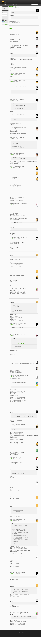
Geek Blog (8, 4)
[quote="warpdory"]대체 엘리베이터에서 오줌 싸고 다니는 (18, 572)
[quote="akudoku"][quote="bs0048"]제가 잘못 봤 (17, 137)
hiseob (12, 81)
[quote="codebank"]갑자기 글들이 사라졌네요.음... (17, 583)
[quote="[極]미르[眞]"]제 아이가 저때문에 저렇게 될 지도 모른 (18, 382)
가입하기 (3, 16)
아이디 (3, 12)
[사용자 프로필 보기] (37, 11)
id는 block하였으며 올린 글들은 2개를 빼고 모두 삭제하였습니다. (18, 361)
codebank (12, 289)
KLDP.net (16, 4)
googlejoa (12, 74)
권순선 (11, 376)
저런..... (11, 496)
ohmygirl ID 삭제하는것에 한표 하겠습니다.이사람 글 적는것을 (18, 127)
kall (11, 219)
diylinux (12, 276)
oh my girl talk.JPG (12, 26)
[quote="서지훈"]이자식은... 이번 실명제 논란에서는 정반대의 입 (18, 218)
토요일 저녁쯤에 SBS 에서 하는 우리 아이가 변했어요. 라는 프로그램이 (19, 556)
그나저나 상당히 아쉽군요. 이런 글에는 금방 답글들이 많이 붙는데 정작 (19, 375)
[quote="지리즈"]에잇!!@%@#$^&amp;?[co (16, 466)
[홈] (3, 2)
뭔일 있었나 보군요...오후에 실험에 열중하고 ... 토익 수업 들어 (18, 481)
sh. (11, 46)
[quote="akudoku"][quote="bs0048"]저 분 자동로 (17, 99)
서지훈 (11, 204)
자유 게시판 (15, 6)
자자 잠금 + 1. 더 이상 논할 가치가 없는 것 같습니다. (16, 442)
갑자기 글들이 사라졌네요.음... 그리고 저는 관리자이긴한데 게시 (18, 288)
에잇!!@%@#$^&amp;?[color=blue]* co (16, 457)
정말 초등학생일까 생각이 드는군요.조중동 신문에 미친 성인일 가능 (18, 366)
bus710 (11, 8)
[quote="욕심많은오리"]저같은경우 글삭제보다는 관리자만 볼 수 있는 (19, 612)
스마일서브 (22, 632)
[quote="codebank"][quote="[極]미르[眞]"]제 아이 (17, 519)
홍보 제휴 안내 (6, 24)
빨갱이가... (11, 269)
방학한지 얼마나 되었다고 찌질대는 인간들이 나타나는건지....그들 (18, 80)
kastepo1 (12, 128)
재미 (12, 6)
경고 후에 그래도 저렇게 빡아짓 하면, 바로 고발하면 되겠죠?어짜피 (18, 203)
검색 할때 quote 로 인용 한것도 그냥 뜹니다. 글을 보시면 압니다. (18, 166)
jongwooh (12, 154)
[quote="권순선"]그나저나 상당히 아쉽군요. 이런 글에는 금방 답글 (18, 410)
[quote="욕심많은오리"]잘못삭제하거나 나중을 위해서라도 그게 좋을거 (19, 598)
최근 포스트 (4, 8)
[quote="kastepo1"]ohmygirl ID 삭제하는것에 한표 (17, 153)
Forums (11, 6)
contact (36, 0)
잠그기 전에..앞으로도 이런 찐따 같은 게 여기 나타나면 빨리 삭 (18, 448)
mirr (11, 178)
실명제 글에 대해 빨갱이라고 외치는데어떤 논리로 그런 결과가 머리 (18, 237)
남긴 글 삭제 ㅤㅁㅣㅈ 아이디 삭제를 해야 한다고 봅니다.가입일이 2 (18, 67)
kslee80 (12, 68)
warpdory (12, 557)
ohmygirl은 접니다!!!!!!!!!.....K (14, 177)
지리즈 (11, 458)
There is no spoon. (12, 463)
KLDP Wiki (12, 4)
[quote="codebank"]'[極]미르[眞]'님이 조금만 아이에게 (17, 424)
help (38, 0)
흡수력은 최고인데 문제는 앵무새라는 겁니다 (15, 504)
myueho (12, 443)
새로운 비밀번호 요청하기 (5, 17)
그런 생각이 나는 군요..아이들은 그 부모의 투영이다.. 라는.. (17, 275)
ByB (11, 520)
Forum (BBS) (4, 4)
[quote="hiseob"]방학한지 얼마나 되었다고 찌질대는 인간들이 (18, 86)
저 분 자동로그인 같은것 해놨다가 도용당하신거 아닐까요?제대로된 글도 (19, 45)
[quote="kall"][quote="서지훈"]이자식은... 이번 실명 (17, 334)
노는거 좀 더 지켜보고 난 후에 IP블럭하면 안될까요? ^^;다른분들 (18, 171)
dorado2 (12, 31)
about (34, 0)
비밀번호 (3, 14)
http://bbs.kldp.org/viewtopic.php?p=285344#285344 (18, 343)
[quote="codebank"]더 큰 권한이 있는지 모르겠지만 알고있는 (18, 323)
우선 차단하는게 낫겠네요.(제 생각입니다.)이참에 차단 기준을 (17, 73)
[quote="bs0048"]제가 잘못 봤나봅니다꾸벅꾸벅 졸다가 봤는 (18, 114)
